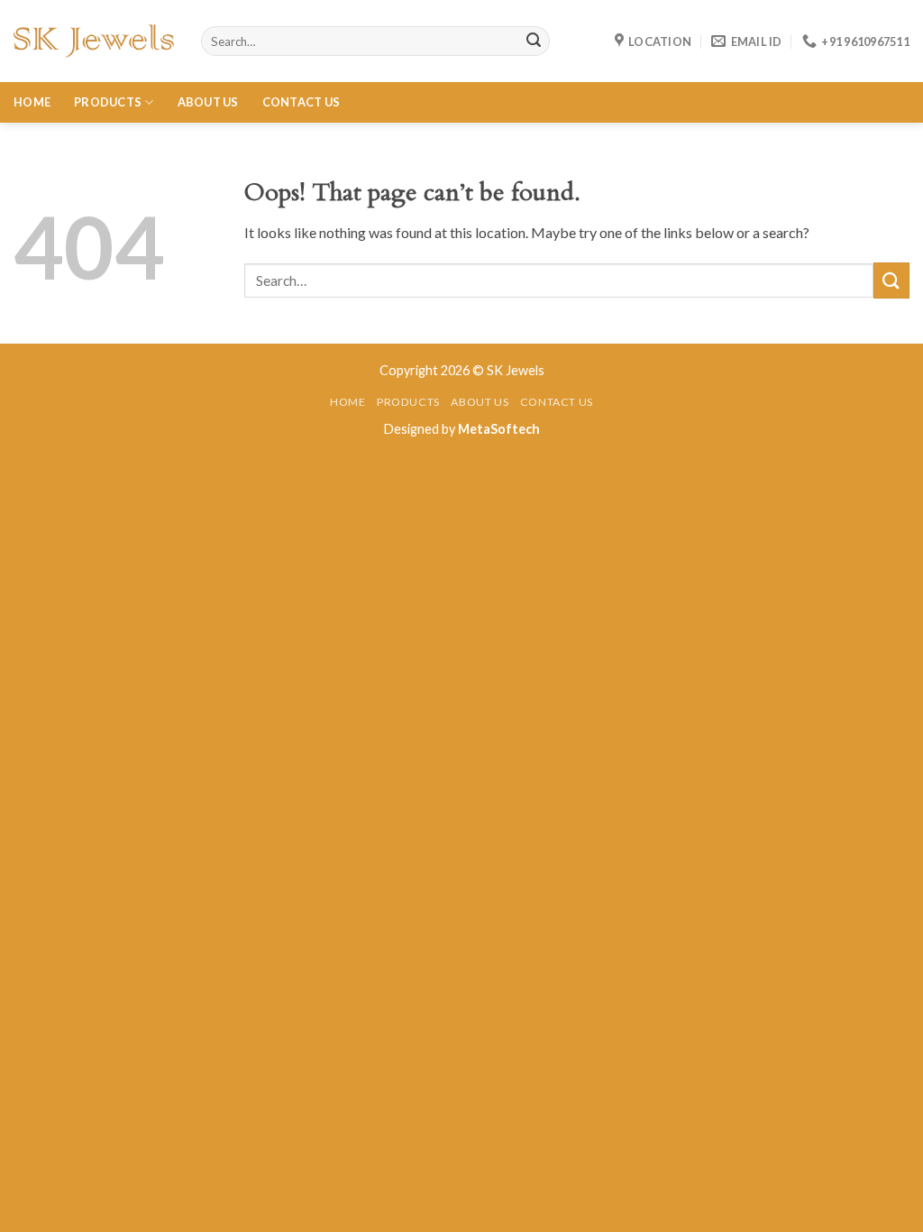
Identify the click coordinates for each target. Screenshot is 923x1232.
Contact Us (301, 102)
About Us (208, 102)
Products (108, 102)
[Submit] (891, 280)
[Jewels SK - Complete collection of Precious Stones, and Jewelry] (94, 41)
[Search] (533, 41)
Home (32, 102)
